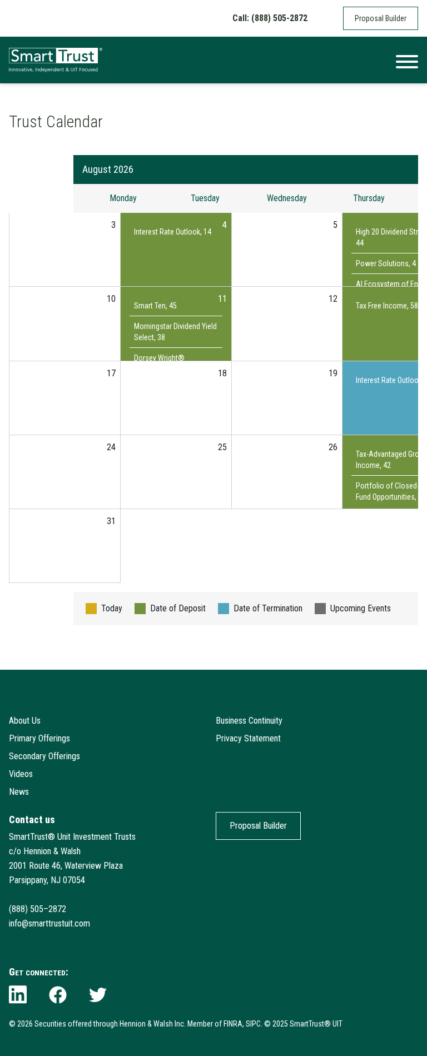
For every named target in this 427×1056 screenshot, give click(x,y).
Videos (21, 774)
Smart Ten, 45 (155, 305)
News (19, 791)
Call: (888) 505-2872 (269, 18)
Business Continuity (249, 720)
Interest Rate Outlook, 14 (172, 231)
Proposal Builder (380, 18)
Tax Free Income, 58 (387, 305)
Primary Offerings (39, 738)
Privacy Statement (248, 738)
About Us (25, 720)
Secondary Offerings (44, 756)
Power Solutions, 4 (386, 263)
